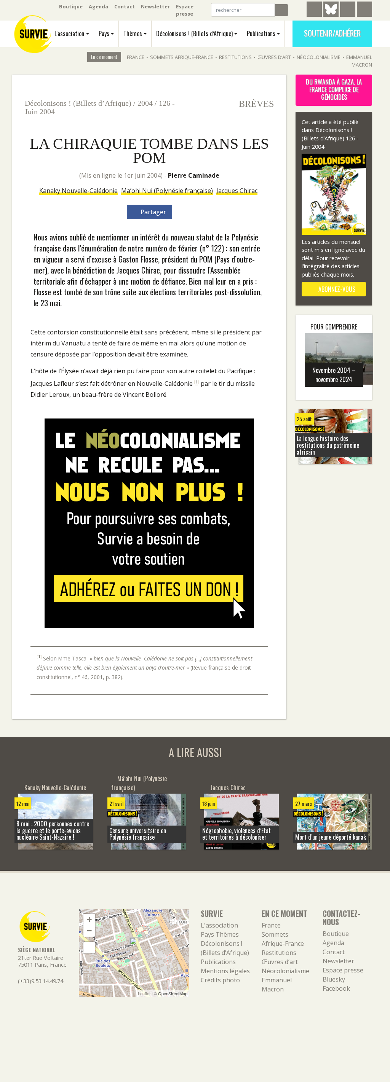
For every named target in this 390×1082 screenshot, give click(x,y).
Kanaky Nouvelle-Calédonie (78, 190)
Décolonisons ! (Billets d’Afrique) (194, 33)
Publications (261, 33)
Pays (104, 33)
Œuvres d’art (274, 57)
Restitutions (235, 57)
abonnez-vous (336, 289)
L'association (69, 33)
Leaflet (144, 993)
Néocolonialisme (318, 57)
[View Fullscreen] (89, 947)
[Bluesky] (331, 14)
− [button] (89, 931)
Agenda (98, 6)
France (135, 57)
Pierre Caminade (193, 175)
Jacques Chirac (236, 190)
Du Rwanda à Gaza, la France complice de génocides (334, 89)
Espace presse (184, 10)
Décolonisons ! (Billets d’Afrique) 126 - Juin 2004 (330, 138)
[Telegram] (314, 10)
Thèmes (132, 33)
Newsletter (155, 6)
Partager (152, 212)
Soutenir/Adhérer (332, 33)
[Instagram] (364, 10)
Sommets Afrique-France (181, 57)
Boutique (71, 6)
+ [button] (89, 919)
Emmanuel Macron (359, 61)
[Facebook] (347, 10)
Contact (124, 6)
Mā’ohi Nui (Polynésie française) (167, 190)
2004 (145, 103)
